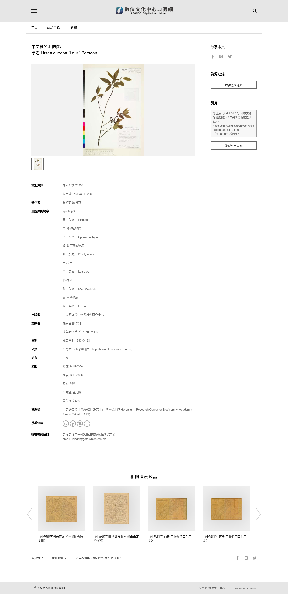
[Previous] (33, 514)
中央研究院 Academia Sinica (48, 587)
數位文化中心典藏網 (144, 11)
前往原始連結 (234, 85)
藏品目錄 (53, 27)
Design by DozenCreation (245, 588)
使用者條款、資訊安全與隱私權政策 (98, 558)
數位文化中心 (216, 588)
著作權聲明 (59, 558)
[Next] (255, 514)
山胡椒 (72, 27)
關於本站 (37, 558)
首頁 (34, 27)
